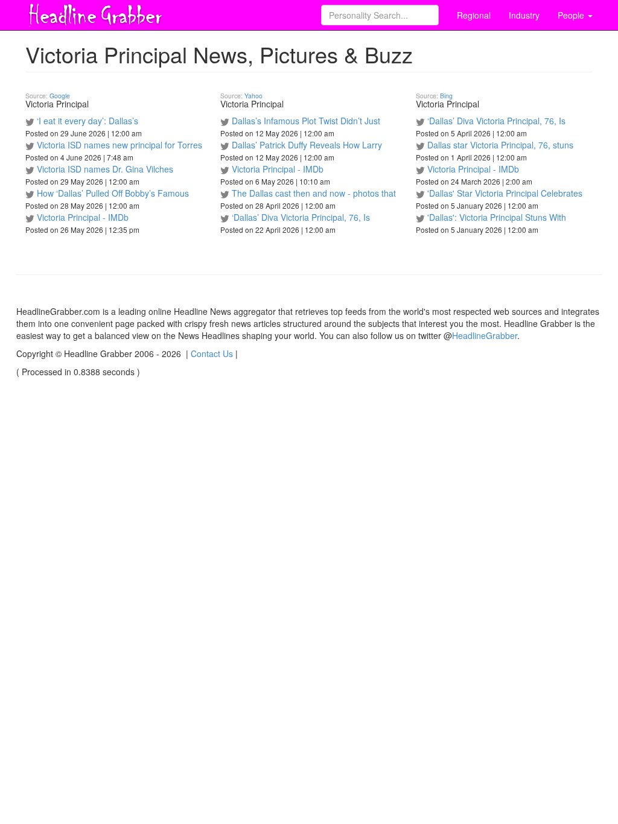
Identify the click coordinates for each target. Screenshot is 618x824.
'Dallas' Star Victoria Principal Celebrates (504, 193)
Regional (474, 15)
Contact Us (212, 353)
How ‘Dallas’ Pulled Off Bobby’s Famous (113, 193)
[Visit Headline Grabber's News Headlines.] (94, 13)
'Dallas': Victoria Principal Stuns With (496, 217)
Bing (446, 95)
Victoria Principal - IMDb (83, 217)
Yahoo (253, 95)
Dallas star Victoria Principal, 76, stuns (500, 145)
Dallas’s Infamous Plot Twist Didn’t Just (306, 121)
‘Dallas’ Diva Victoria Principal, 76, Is (301, 217)
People (572, 15)
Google (59, 95)
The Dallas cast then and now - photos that (314, 193)
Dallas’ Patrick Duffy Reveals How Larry (307, 145)
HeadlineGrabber (484, 335)
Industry (524, 15)
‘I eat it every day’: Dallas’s (87, 121)
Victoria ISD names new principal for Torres (119, 145)
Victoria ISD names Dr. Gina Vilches (105, 169)
